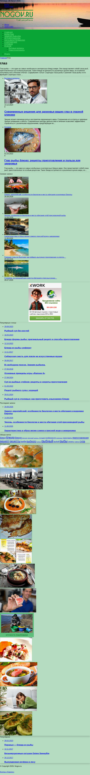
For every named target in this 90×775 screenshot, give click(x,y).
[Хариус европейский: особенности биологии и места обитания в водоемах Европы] (16, 193)
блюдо (18, 437)
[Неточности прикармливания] (17, 636)
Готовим (8, 44)
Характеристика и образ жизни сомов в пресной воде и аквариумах (31, 236)
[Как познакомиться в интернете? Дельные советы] (18, 710)
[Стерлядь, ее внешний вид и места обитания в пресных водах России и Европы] (16, 276)
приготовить (67, 438)
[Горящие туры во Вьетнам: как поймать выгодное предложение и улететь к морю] (16, 255)
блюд (3, 437)
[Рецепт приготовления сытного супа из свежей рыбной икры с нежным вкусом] (18, 513)
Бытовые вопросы (16, 48)
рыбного (31, 441)
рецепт (4, 441)
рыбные (39, 441)
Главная (3, 58)
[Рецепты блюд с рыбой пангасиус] (16, 538)
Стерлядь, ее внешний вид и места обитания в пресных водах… (30, 278)
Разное (8, 46)
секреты (71, 442)
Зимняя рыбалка (12, 36)
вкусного (25, 438)
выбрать (36, 438)
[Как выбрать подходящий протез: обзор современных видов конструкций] (18, 612)
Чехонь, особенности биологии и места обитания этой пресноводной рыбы (35, 215)
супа (82, 441)
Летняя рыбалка (12, 38)
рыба (23, 441)
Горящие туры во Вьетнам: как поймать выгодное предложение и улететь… (35, 257)
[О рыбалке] (16, 21)
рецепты (15, 441)
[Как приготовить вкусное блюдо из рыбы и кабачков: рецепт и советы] (16, 735)
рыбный (47, 441)
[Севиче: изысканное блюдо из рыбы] (16, 661)
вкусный (30, 438)
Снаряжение (10, 42)
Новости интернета (16, 50)
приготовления (80, 437)
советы (77, 442)
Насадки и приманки (14, 40)
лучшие (42, 438)
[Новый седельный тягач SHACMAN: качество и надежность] (21, 489)
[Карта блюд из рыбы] (16, 563)
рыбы (64, 441)
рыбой (56, 441)
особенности (50, 438)
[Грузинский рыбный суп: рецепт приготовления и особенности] (18, 686)
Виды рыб (9, 34)
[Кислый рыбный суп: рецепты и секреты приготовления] (17, 587)
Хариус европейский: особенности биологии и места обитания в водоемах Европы (38, 195)
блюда (10, 437)
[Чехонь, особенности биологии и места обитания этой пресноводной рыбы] (16, 213)
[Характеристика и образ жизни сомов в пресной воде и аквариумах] (16, 234)
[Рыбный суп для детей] (21, 467)
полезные (59, 438)
